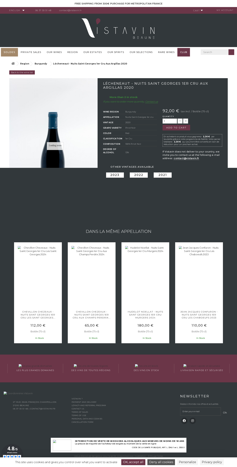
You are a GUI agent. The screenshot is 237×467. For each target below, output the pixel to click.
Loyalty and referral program (89, 405)
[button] (15, 293)
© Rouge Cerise (155, 456)
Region (72, 52)
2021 (162, 175)
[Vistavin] (118, 30)
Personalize (187, 462)
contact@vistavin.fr (70, 10)
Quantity (168, 116)
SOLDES (9, 52)
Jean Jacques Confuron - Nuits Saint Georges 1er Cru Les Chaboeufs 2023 (199, 314)
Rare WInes (166, 52)
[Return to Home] (12, 63)
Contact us (151, 101)
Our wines (54, 52)
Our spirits (115, 52)
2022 (138, 175)
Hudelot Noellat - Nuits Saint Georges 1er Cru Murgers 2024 (145, 314)
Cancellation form (83, 422)
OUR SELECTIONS (141, 52)
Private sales (31, 52)
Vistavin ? (77, 399)
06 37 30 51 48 (43, 10)
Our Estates (92, 52)
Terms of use (79, 415)
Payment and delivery (84, 402)
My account (225, 10)
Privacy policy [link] (212, 462)
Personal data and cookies (87, 419)
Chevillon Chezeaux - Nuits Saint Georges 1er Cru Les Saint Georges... (38, 314)
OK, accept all (133, 462)
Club (183, 52)
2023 (114, 175)
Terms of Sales (80, 412)
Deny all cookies (161, 462)
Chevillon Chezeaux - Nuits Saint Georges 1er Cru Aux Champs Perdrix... (92, 314)
